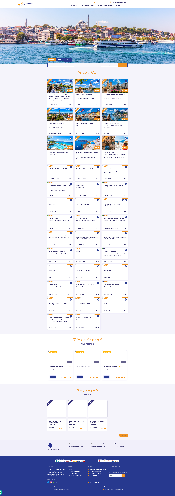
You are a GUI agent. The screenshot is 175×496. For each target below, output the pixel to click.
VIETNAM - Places (54, 294)
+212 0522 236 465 (94, 475)
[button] (9, 36)
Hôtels (60, 59)
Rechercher (122, 65)
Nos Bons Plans (74, 5)
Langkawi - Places (81, 261)
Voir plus (124, 435)
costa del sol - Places (109, 211)
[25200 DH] (87, 199)
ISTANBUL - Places (82, 195)
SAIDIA (72, 427)
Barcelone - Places (82, 178)
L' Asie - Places (108, 310)
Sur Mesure (68, 60)
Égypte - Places (53, 277)
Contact (117, 5)
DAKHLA (52, 427)
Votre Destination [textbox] (53, 65)
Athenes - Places (81, 162)
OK (123, 475)
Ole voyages (91, 494)
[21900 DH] (60, 199)
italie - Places (108, 178)
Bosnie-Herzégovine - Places (111, 228)
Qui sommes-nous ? (73, 473)
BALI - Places (80, 310)
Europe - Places (53, 104)
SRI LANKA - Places (109, 277)
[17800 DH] (87, 265)
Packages (51, 59)
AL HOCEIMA (94, 427)
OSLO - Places (108, 133)
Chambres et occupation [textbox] (106, 65)
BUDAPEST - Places (54, 178)
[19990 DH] (87, 182)
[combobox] (61, 65)
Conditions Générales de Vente (75, 475)
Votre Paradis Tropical (88, 5)
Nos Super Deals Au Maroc (105, 5)
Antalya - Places (53, 162)
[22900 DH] (87, 232)
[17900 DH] (60, 265)
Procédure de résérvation (74, 471)
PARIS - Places (81, 104)
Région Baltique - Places (55, 133)
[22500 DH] (115, 232)
